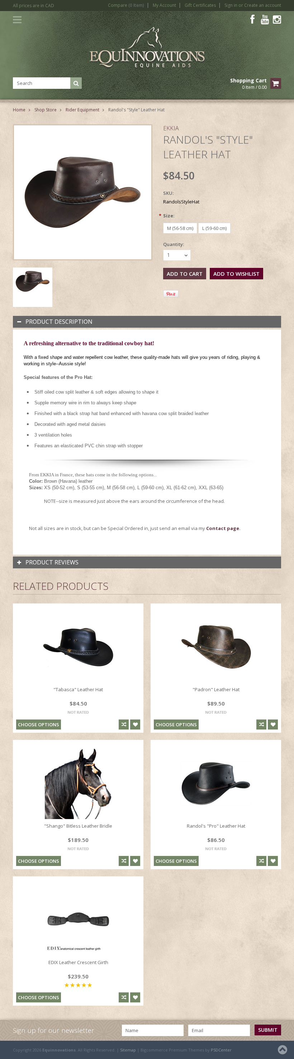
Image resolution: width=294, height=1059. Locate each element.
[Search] (76, 83)
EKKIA (171, 128)
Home (19, 110)
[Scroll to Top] (283, 1049)
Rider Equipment (82, 110)
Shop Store (45, 110)
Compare (126, 5)
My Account (164, 5)
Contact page (222, 528)
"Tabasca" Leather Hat (78, 689)
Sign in (230, 5)
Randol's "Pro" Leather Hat (216, 826)
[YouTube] (265, 19)
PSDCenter (221, 1050)
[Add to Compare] (124, 724)
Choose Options (38, 724)
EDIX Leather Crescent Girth (78, 962)
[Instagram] (277, 19)
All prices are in (33, 6)
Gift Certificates (200, 5)
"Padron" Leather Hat (216, 689)
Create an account (262, 5)
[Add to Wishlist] (135, 724)
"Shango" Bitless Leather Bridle (78, 826)
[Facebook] (252, 19)
